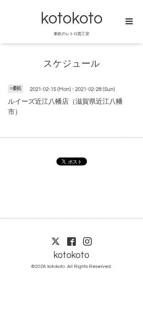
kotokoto (71, 18)
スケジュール (71, 63)
